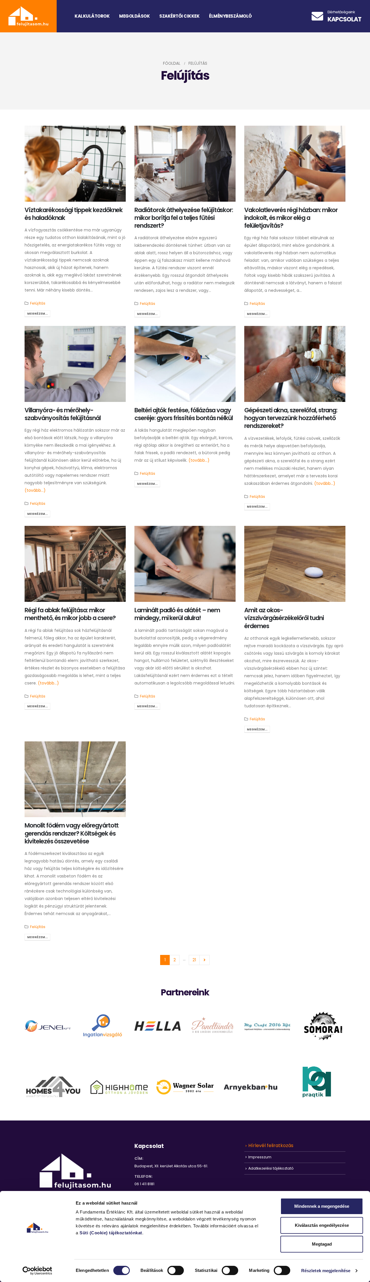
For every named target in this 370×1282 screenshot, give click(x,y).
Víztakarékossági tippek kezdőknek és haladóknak (74, 214)
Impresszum (259, 1157)
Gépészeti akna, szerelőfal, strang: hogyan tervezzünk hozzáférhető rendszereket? (290, 418)
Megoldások (134, 16)
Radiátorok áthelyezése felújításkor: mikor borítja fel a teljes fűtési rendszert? (183, 218)
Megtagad (322, 1244)
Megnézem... (37, 313)
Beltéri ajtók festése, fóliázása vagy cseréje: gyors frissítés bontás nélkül (183, 414)
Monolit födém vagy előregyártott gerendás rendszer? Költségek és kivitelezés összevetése (72, 833)
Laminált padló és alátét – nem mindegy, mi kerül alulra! (177, 614)
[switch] (175, 1270)
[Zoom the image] (48, 1024)
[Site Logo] (28, 16)
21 (194, 960)
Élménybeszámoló (230, 16)
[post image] (75, 164)
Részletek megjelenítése (325, 1270)
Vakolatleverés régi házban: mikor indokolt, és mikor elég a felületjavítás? (291, 218)
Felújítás (37, 303)
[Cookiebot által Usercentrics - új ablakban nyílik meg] (37, 1270)
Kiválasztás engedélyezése (322, 1225)
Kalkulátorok (92, 16)
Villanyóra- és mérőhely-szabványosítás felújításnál (63, 414)
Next (204, 960)
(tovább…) (35, 490)
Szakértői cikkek (179, 16)
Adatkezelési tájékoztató (271, 1168)
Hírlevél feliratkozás (270, 1145)
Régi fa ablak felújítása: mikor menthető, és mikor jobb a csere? (70, 614)
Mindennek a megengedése (321, 1206)
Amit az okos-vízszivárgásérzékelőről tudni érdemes (284, 618)
